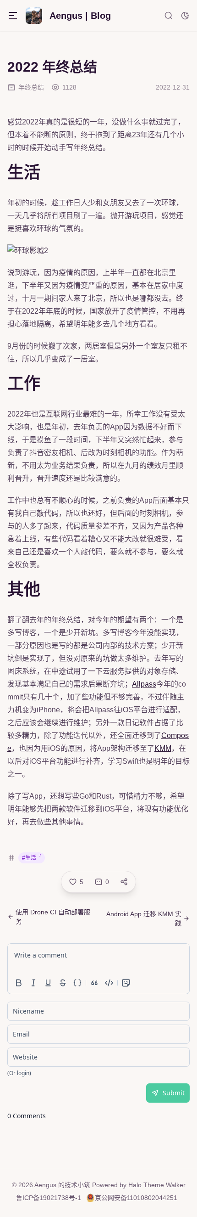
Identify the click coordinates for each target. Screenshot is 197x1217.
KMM (162, 748)
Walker (176, 1185)
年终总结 (31, 87)
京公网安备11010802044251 (136, 1197)
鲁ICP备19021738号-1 (48, 1197)
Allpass (144, 684)
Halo (135, 1185)
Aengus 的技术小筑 (62, 1185)
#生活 (31, 857)
